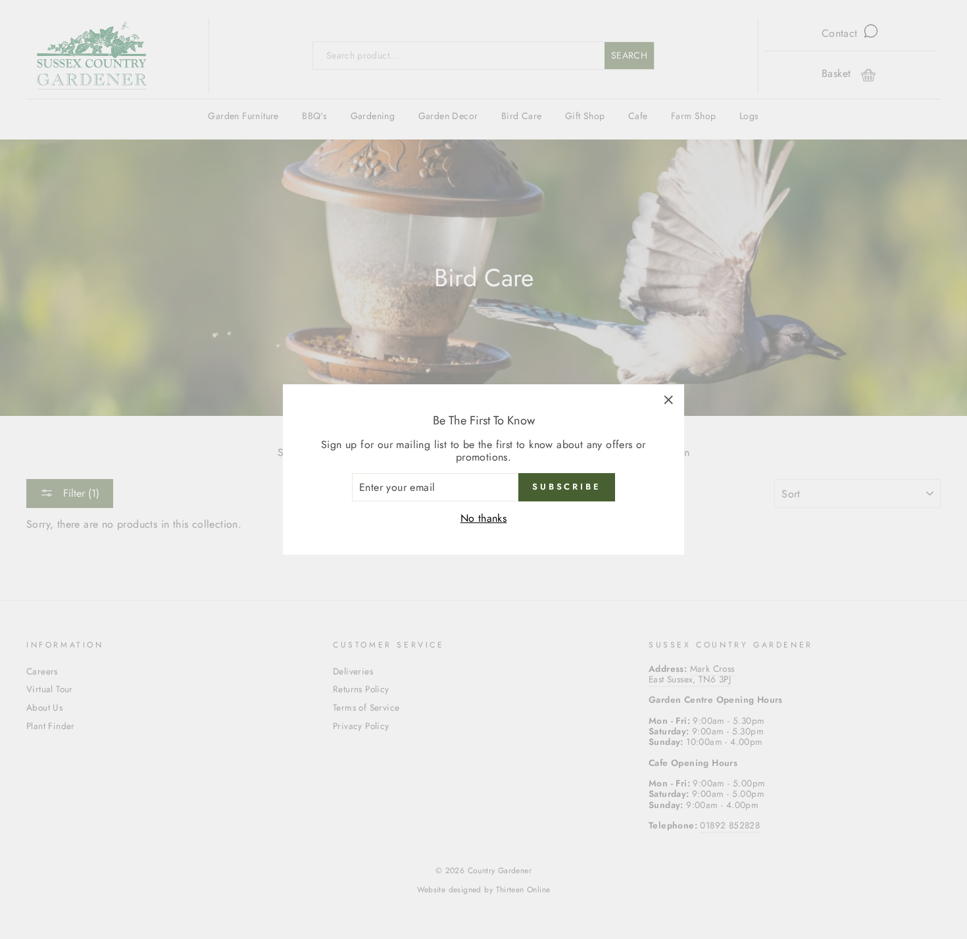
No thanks (483, 518)
